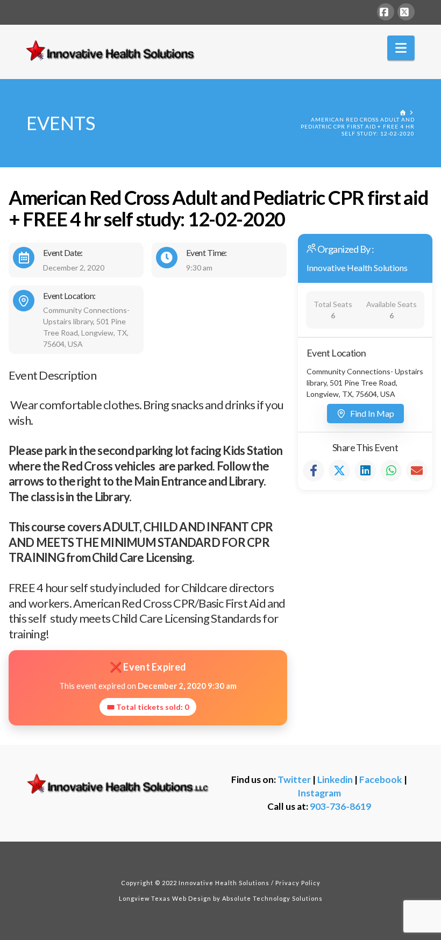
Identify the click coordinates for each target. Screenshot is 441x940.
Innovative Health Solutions (357, 267)
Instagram (319, 793)
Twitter (294, 779)
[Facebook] (385, 11)
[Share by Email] (417, 470)
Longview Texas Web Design (165, 898)
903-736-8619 (340, 806)
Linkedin (335, 779)
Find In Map (372, 413)
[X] (406, 11)
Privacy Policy (298, 882)
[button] (401, 47)
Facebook (380, 779)
